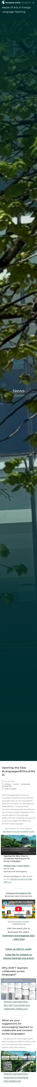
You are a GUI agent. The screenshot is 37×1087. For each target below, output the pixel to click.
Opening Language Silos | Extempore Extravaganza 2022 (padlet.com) (16, 1077)
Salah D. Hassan (10, 788)
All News (7, 784)
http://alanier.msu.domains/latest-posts (18, 831)
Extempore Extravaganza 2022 (18, 893)
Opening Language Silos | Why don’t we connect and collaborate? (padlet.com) (17, 1005)
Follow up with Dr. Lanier (18, 949)
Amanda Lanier (10, 866)
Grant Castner (23, 866)
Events (16, 784)
